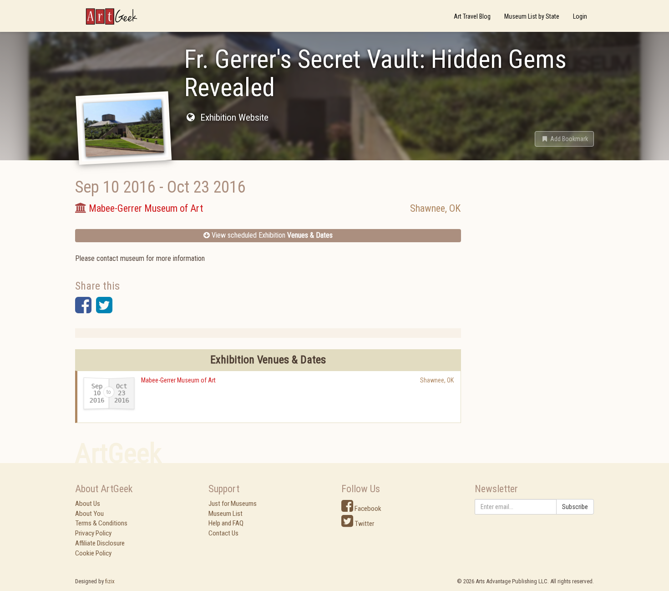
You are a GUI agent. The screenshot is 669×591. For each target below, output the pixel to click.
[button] (564, 139)
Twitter (363, 524)
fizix (110, 581)
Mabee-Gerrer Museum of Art (178, 380)
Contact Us (223, 533)
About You (89, 513)
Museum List (225, 513)
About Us (87, 503)
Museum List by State (531, 16)
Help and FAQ (225, 523)
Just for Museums (232, 503)
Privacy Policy (93, 533)
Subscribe (575, 506)
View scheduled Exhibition (271, 235)
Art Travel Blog (472, 16)
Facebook (367, 508)
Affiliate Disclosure (100, 543)
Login (580, 16)
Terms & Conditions (101, 523)
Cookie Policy (93, 553)
